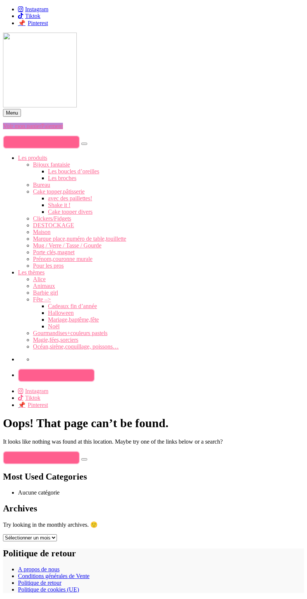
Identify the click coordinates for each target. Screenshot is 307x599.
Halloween (61, 313)
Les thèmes (31, 272)
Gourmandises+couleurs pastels (70, 333)
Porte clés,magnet (54, 252)
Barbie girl (45, 292)
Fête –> (42, 299)
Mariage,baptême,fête (73, 319)
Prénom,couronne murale (62, 259)
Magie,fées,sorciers (55, 340)
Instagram (36, 9)
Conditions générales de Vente (53, 576)
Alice (39, 279)
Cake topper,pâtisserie (59, 191)
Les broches (62, 178)
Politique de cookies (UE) (48, 589)
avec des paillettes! (70, 198)
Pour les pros (48, 265)
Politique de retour (39, 583)
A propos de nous (39, 569)
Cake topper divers (70, 212)
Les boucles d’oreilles (73, 171)
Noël (54, 326)
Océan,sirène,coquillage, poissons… (76, 346)
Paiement (52, 126)
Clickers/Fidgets (52, 218)
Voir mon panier (22, 126)
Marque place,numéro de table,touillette (79, 238)
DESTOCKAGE (53, 225)
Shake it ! (59, 205)
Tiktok (32, 16)
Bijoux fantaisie (51, 164)
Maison (42, 232)
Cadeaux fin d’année (72, 306)
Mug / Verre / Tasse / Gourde (67, 245)
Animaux (44, 286)
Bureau (41, 185)
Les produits (32, 158)
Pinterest (38, 23)
